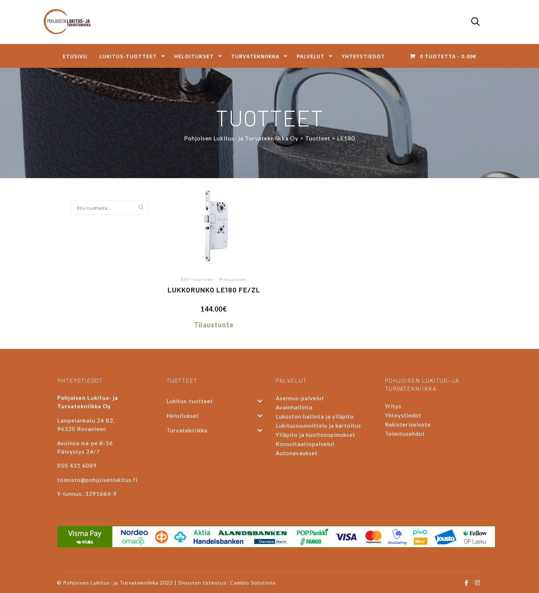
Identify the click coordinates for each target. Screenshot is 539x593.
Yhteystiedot (403, 415)
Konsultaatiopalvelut (305, 444)
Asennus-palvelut (300, 398)
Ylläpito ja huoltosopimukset (315, 434)
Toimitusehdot (405, 433)
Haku (143, 208)
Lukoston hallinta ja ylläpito (315, 416)
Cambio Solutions (253, 582)
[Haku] (475, 22)
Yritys (393, 406)
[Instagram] (477, 583)
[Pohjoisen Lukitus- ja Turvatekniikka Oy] (70, 22)
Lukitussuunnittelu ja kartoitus (318, 425)
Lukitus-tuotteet (189, 401)
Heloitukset (182, 415)
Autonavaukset (297, 453)
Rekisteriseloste (408, 424)
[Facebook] (466, 583)
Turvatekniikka (187, 430)
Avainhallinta (294, 407)
